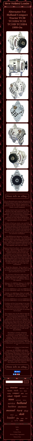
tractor (14, 387)
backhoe (12, 406)
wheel (9, 396)
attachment (22, 407)
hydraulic (18, 400)
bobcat (24, 400)
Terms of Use (17, 437)
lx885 (21, 420)
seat (12, 421)
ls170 (16, 420)
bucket (10, 391)
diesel (11, 415)
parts (16, 415)
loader (11, 417)
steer (11, 399)
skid (21, 414)
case (22, 418)
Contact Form (17, 432)
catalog (9, 393)
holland (22, 403)
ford (19, 411)
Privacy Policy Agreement (17, 434)
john (22, 393)
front (7, 388)
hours (25, 391)
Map (17, 429)
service (11, 403)
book (26, 393)
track (16, 390)
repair (17, 396)
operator (22, 388)
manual (10, 410)
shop (26, 410)
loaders (24, 396)
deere (21, 391)
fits (18, 418)
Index (17, 427)
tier (26, 418)
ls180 (27, 388)
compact (15, 393)
